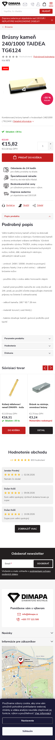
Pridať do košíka (30, 157)
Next (50, 367)
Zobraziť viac (27, 529)
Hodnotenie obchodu (27, 452)
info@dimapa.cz (30, 614)
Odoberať (43, 563)
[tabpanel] (14, 405)
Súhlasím (27, 731)
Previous (45, 367)
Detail (41, 430)
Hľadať (46, 11)
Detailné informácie (22, 121)
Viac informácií (43, 713)
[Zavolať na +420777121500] (33, 4)
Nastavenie (27, 720)
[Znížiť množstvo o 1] (50, 148)
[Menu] (51, 4)
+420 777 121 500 (30, 619)
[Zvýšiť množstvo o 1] (50, 144)
